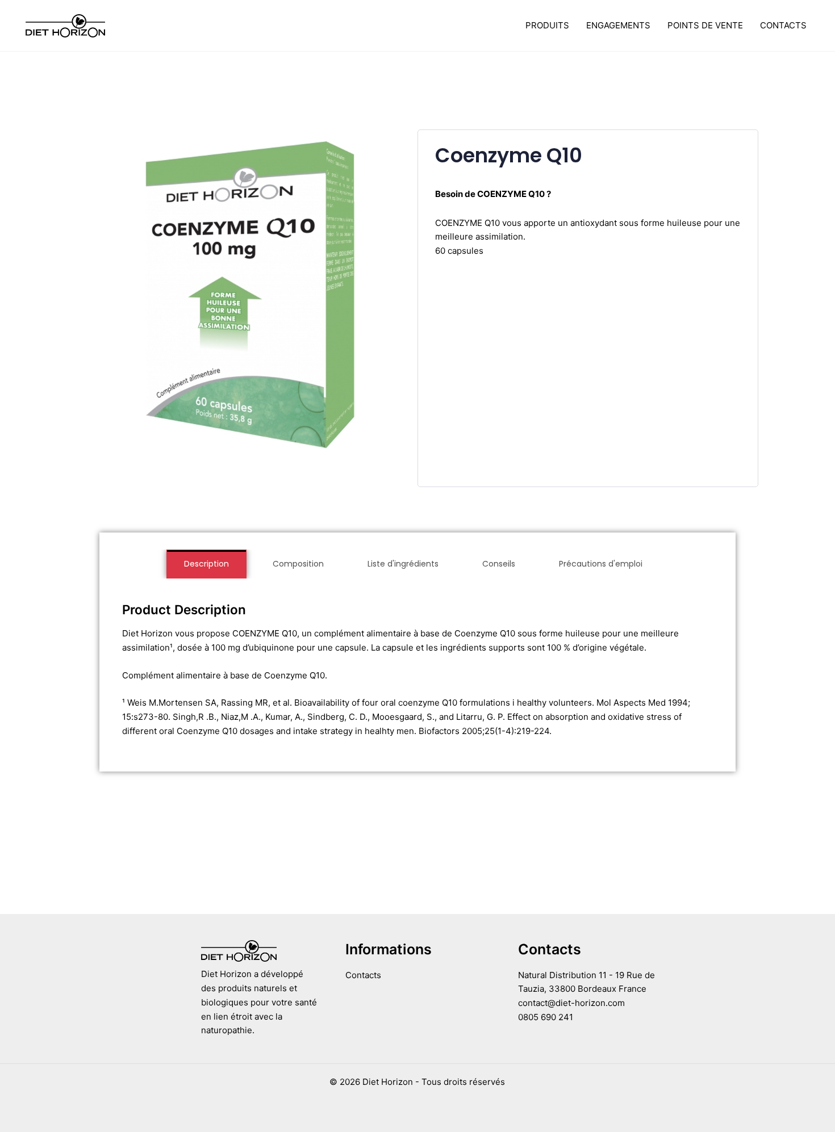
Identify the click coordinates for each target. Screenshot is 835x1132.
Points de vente (705, 25)
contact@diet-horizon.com (571, 1002)
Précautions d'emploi (600, 563)
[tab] (206, 564)
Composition (298, 563)
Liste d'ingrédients (403, 563)
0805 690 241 (545, 1017)
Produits (547, 25)
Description (206, 563)
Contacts (783, 25)
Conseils (498, 563)
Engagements (618, 25)
